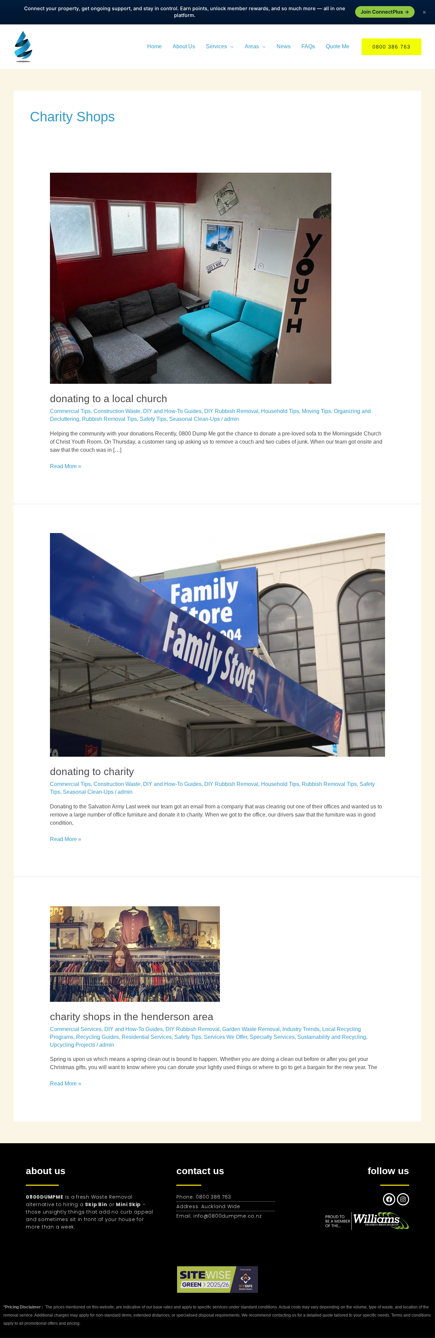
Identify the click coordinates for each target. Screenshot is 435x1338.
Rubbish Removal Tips (109, 419)
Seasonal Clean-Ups (194, 419)
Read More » (65, 465)
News (284, 46)
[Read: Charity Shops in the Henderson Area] (135, 953)
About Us (184, 46)
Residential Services (147, 1037)
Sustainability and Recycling (331, 1037)
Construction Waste (116, 411)
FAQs (308, 46)
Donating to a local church (108, 398)
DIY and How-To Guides (172, 411)
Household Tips (280, 411)
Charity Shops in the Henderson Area (131, 1016)
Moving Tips (316, 411)
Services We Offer (225, 1037)
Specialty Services (272, 1037)
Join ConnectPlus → (385, 12)
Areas (252, 46)
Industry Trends (300, 1029)
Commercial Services (76, 1029)
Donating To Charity (92, 771)
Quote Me (337, 46)
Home (154, 46)
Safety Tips (153, 419)
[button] (391, 46)
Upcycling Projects (72, 1045)
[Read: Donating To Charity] (217, 645)
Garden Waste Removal (251, 1029)
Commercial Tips (70, 411)
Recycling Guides (97, 1037)
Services (216, 46)
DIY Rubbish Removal (231, 411)
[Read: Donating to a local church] (190, 278)
